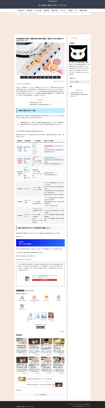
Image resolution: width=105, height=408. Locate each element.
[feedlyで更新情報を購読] (40, 327)
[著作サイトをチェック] (37, 327)
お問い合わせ (87, 404)
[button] (57, 77)
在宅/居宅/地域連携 (21, 290)
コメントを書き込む (40, 394)
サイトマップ (70, 404)
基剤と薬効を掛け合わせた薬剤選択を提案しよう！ (41, 104)
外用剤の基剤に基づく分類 (35, 102)
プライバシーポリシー (79, 404)
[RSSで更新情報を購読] (43, 327)
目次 (38, 99)
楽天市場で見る (45, 279)
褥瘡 (27, 290)
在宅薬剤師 (32, 290)
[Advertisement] (52, 24)
